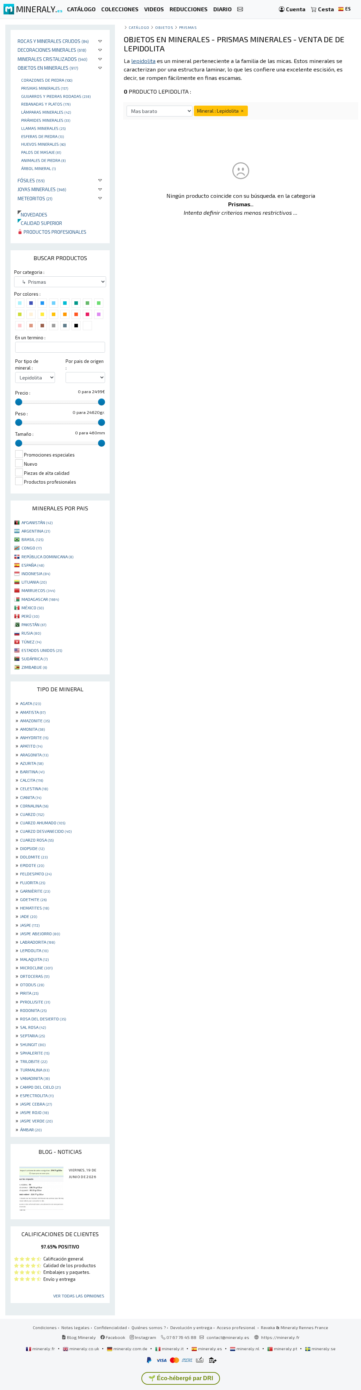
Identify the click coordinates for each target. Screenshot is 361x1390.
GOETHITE (33, 899)
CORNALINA (34, 805)
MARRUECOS (38, 590)
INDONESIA (36, 573)
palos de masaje (41, 152)
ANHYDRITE (34, 737)
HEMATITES (34, 907)
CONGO (32, 547)
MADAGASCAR (40, 599)
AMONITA (32, 729)
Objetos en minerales (48, 68)
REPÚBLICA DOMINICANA (47, 556)
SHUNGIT (32, 1044)
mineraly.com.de (130, 1348)
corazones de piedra (46, 79)
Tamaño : (24, 434)
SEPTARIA (32, 1035)
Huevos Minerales (43, 143)
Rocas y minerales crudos (53, 41)
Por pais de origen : (85, 364)
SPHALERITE (34, 1052)
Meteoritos (35, 198)
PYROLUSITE (35, 1001)
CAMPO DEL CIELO (40, 1086)
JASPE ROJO (34, 1112)
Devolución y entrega (191, 1327)
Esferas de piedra (42, 136)
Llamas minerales (43, 128)
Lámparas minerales (46, 111)
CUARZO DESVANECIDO (46, 831)
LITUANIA (34, 581)
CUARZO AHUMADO (42, 822)
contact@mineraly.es (228, 1337)
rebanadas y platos (46, 103)
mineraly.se (323, 1348)
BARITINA (32, 771)
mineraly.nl (248, 1348)
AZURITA (31, 763)
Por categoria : (29, 272)
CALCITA (31, 780)
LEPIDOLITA (34, 950)
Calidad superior (40, 223)
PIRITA (29, 992)
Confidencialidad (110, 1327)
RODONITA (33, 1010)
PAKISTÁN (34, 624)
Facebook (115, 1337)
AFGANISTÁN (37, 522)
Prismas (188, 27)
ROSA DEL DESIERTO (43, 1018)
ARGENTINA (36, 530)
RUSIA (31, 632)
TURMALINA (34, 1069)
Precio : (22, 393)
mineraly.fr (43, 1348)
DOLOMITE (34, 856)
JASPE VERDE (36, 1120)
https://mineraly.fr (280, 1337)
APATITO (31, 745)
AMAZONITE (35, 720)
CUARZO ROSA (37, 839)
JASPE (29, 925)
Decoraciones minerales (52, 50)
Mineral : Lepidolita (218, 111)
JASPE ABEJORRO (40, 933)
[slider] (18, 401)
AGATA (30, 703)
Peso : (21, 413)
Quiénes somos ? (148, 1327)
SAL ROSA (33, 1027)
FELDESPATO (35, 873)
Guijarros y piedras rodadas (56, 96)
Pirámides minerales (45, 120)
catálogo (139, 27)
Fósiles (31, 180)
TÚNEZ (31, 641)
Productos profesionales (54, 232)
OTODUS (32, 984)
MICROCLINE (36, 967)
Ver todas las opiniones (78, 1295)
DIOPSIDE (32, 848)
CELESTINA (34, 788)
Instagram (145, 1337)
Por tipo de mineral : (26, 364)
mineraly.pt (285, 1348)
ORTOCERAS (34, 976)
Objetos (164, 27)
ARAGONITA (34, 754)
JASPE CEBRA (36, 1103)
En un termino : (30, 337)
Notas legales (75, 1327)
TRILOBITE (33, 1061)
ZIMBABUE (34, 667)
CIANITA (30, 797)
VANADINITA (35, 1078)
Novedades (32, 215)
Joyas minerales (42, 189)
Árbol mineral (38, 168)
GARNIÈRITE (35, 890)
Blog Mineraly (81, 1337)
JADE (28, 916)
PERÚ (30, 616)
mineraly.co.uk (84, 1348)
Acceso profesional (236, 1327)
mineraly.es (210, 1348)
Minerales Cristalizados (52, 59)
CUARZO (32, 814)
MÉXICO (33, 607)
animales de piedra (43, 160)
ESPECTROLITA (37, 1095)
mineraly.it (173, 1348)
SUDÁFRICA (35, 658)
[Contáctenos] (240, 9)
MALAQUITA (34, 959)
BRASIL (32, 539)
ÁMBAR (31, 1129)
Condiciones (45, 1327)
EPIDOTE (32, 865)
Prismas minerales (44, 88)
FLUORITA (32, 882)
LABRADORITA (37, 941)
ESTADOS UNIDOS (42, 650)
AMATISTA (32, 712)
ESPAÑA (33, 564)
